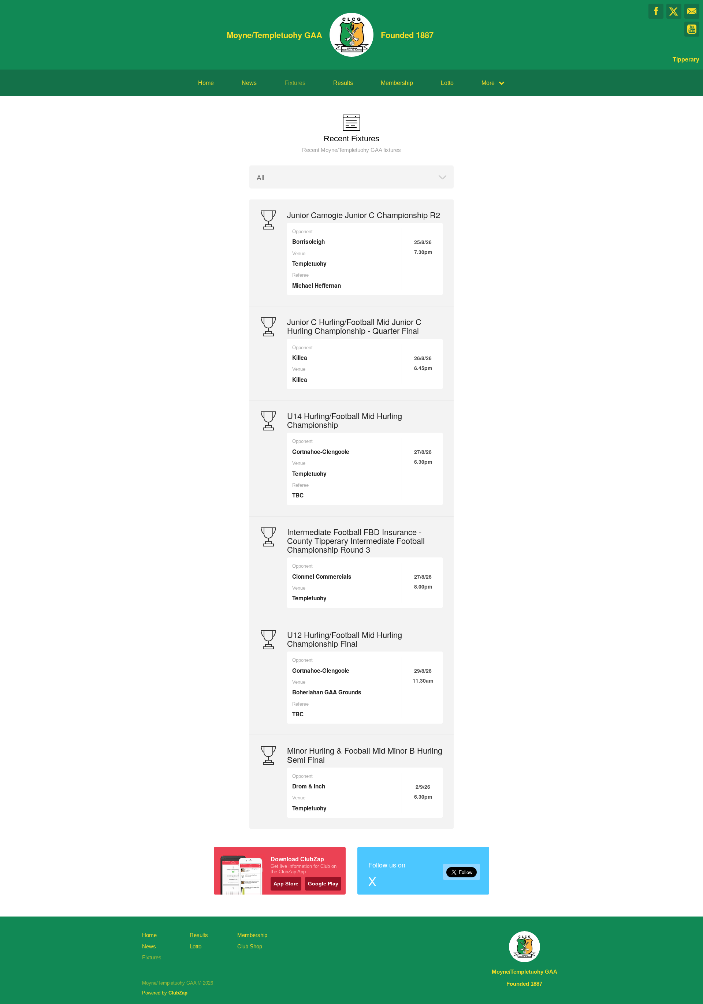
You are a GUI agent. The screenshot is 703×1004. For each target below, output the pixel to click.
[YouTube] (691, 29)
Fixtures (294, 83)
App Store (286, 884)
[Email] (691, 11)
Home (206, 83)
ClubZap (177, 993)
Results (343, 83)
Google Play (323, 884)
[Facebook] (655, 11)
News (249, 83)
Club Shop (249, 946)
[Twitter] (673, 11)
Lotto (447, 83)
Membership (397, 83)
